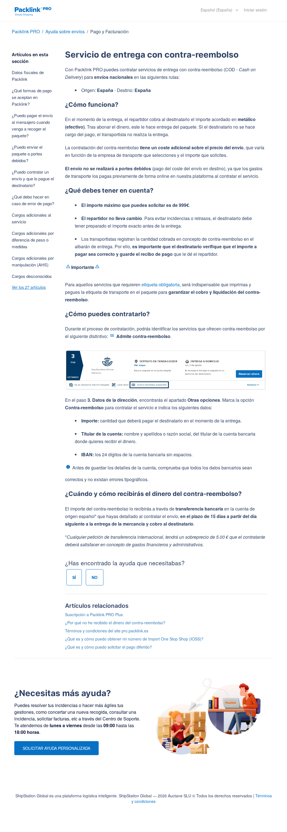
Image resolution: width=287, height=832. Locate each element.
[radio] (74, 577)
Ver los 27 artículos (29, 287)
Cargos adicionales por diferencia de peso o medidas (33, 239)
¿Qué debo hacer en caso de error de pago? (33, 200)
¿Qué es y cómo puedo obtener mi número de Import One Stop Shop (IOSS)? (134, 639)
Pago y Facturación (109, 31)
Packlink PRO (26, 31)
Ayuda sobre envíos (65, 31)
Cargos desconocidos (32, 276)
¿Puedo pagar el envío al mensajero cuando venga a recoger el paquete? (32, 125)
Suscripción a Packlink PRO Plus (94, 614)
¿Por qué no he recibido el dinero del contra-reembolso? (115, 622)
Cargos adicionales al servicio (31, 218)
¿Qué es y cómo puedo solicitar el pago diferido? (108, 647)
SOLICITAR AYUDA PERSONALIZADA (56, 748)
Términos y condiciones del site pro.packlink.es (106, 631)
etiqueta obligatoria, (161, 284)
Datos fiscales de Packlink (28, 75)
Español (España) (217, 10)
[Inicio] (33, 10)
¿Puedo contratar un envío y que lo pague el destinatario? (33, 178)
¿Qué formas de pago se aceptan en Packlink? (32, 97)
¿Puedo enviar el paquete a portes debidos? (27, 153)
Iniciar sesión (255, 10)
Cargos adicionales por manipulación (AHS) (33, 261)
